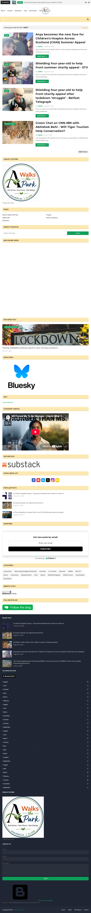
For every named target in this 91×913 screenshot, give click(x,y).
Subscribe (45, 549)
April (45, 693)
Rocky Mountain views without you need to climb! (43, 2)
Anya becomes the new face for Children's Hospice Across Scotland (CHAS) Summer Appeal (60, 38)
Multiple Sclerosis (26, 575)
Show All (84, 28)
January (45, 723)
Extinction (62, 571)
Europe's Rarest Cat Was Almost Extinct (28, 503)
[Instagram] (53, 480)
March (45, 697)
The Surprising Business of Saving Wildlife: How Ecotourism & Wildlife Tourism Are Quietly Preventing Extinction (47, 662)
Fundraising (14, 575)
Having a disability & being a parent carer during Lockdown (30, 348)
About (70, 910)
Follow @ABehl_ (8, 402)
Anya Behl (42, 571)
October (45, 689)
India (36, 575)
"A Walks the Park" (18, 910)
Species (43, 575)
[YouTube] (38, 480)
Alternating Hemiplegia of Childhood (25, 571)
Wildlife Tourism (68, 575)
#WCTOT (78, 571)
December (45, 716)
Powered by (40, 558)
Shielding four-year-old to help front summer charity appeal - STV (62, 65)
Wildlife (70, 571)
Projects (48, 215)
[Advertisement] (17, 299)
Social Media (7, 578)
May (45, 746)
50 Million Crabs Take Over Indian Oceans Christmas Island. (35, 642)
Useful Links (6, 218)
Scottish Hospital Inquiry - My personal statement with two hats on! (38, 493)
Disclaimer (5, 221)
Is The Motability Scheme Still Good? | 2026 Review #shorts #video (38, 512)
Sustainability (80, 575)
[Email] (57, 480)
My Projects (78, 910)
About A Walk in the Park (10, 215)
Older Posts (83, 152)
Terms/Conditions (52, 218)
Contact (86, 910)
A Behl (40, 47)
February (45, 701)
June (45, 686)
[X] (48, 480)
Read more (41, 56)
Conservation (8, 571)
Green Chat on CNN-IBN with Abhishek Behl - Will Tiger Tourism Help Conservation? (62, 127)
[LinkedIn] (43, 480)
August (45, 682)
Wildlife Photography (54, 575)
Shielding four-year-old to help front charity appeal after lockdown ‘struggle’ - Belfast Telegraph (59, 96)
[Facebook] (34, 480)
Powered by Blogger (45, 900)
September (45, 727)
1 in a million (52, 571)
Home (63, 910)
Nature (6, 575)
